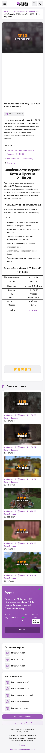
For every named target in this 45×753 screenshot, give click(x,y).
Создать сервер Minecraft (22, 723)
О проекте (22, 745)
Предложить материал (22, 717)
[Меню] (4, 3)
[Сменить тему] (40, 3)
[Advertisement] (22, 77)
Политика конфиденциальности (22, 749)
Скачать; (11, 163)
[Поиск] (34, 3)
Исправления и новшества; (20, 158)
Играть (22, 630)
